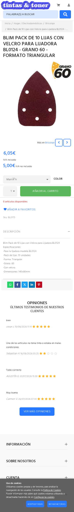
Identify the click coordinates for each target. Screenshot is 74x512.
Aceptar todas (35, 504)
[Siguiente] (67, 142)
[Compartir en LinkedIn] (32, 285)
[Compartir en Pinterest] (39, 285)
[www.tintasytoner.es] (25, 5)
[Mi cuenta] (69, 5)
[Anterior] (59, 142)
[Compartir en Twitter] (25, 285)
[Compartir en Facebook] (17, 285)
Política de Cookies (52, 490)
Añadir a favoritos (21, 209)
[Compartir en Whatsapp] (10, 285)
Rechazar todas (57, 504)
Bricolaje (49, 143)
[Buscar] (65, 14)
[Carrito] (58, 5)
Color (58, 179)
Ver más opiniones (37, 411)
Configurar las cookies (44, 497)
